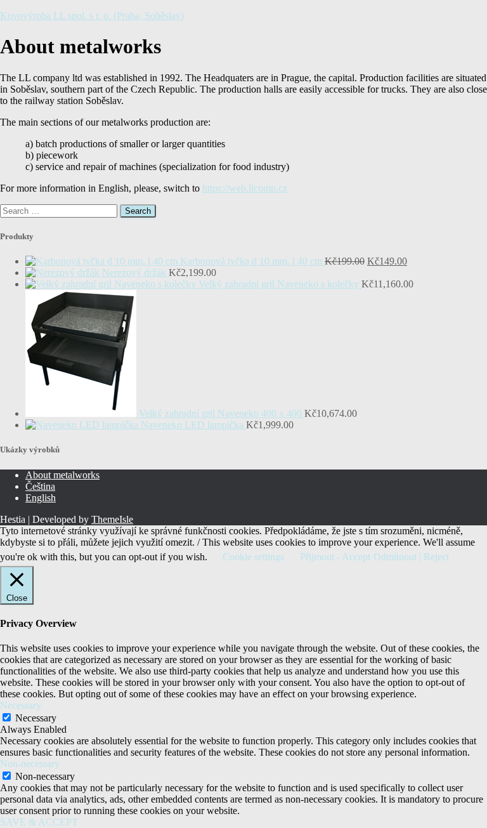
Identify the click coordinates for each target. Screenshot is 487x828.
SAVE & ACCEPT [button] (39, 822)
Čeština (40, 486)
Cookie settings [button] (253, 556)
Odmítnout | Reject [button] (411, 556)
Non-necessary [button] (30, 763)
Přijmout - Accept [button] (335, 556)
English (40, 497)
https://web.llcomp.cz (244, 188)
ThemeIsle (112, 519)
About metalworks (62, 475)
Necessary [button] (20, 705)
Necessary (35, 718)
